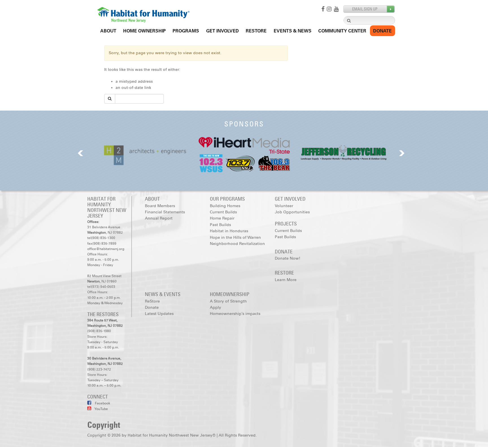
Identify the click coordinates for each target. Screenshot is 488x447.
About (108, 31)
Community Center (342, 31)
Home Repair (222, 218)
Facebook (102, 403)
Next (401, 153)
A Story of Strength (228, 301)
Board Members (160, 205)
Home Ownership (144, 31)
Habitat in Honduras (229, 231)
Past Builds (220, 224)
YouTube (101, 409)
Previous (80, 153)
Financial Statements (165, 212)
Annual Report (159, 218)
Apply (215, 307)
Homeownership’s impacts (235, 313)
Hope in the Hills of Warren (235, 237)
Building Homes (225, 205)
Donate (382, 31)
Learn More (286, 279)
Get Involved (222, 31)
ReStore (256, 31)
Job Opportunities (292, 212)
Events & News (292, 31)
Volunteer (284, 205)
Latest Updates (159, 313)
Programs (186, 31)
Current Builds (223, 212)
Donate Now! (287, 258)
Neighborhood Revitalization (237, 243)
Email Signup (369, 9)
